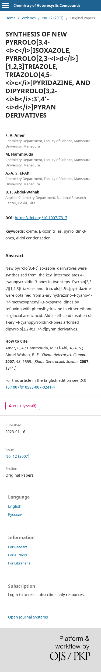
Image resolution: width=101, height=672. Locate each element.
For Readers (17, 546)
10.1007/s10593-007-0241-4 (30, 387)
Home (10, 17)
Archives (29, 17)
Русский (15, 514)
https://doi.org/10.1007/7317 (41, 217)
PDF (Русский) (20, 405)
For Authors (17, 555)
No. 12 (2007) (53, 17)
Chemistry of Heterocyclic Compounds (46, 5)
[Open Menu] (5, 5)
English (15, 506)
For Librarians (19, 563)
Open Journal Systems (28, 617)
